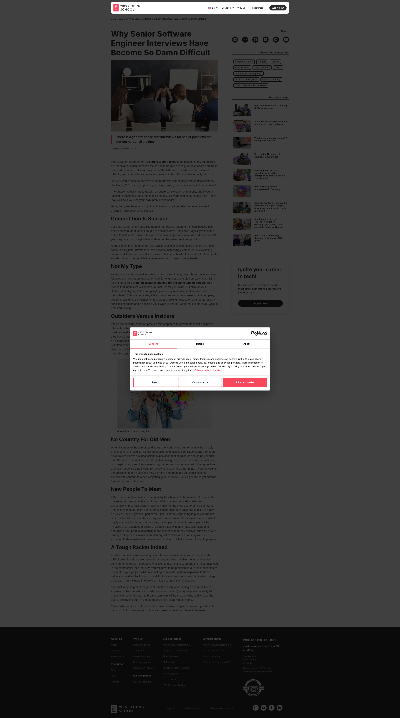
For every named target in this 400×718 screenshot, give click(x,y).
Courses (226, 7)
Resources (257, 7)
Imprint (217, 370)
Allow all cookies (245, 382)
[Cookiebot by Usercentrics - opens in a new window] (253, 333)
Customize (198, 382)
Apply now (278, 7)
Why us (241, 7)
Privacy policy (202, 370)
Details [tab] (200, 343)
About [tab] (246, 343)
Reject (155, 382)
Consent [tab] (153, 343)
